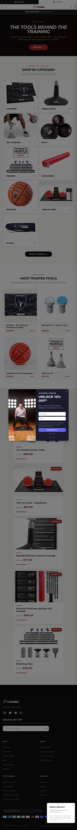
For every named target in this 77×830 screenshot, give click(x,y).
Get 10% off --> (52, 430)
